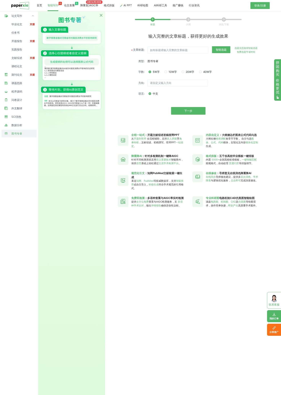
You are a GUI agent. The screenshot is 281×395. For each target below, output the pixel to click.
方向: (141, 82)
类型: (141, 61)
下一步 (188, 110)
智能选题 (221, 49)
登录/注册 (260, 5)
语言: (141, 93)
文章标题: (139, 49)
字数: (141, 71)
